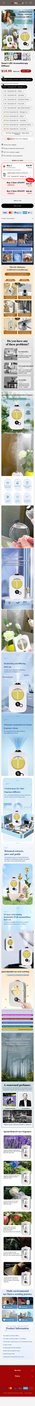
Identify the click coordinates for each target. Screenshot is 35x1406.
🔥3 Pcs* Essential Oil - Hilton (13, 116)
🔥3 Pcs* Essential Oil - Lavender (14, 120)
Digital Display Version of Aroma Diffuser (17, 79)
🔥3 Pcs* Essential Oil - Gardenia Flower (17, 124)
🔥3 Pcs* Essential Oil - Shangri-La (15, 112)
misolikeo (9, 1393)
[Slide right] (33, 57)
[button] (4, 3)
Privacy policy (28, 1393)
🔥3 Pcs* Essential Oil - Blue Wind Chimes (17, 133)
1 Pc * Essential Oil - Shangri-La (14, 87)
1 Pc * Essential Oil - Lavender (13, 95)
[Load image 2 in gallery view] (17, 57)
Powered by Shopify (18, 1393)
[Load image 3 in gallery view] (26, 57)
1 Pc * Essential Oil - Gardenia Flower (16, 99)
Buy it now (17, 206)
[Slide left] (2, 57)
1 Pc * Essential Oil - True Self (13, 103)
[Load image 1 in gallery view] (9, 57)
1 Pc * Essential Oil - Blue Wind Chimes (16, 108)
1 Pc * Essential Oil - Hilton (12, 91)
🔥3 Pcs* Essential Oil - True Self (14, 129)
